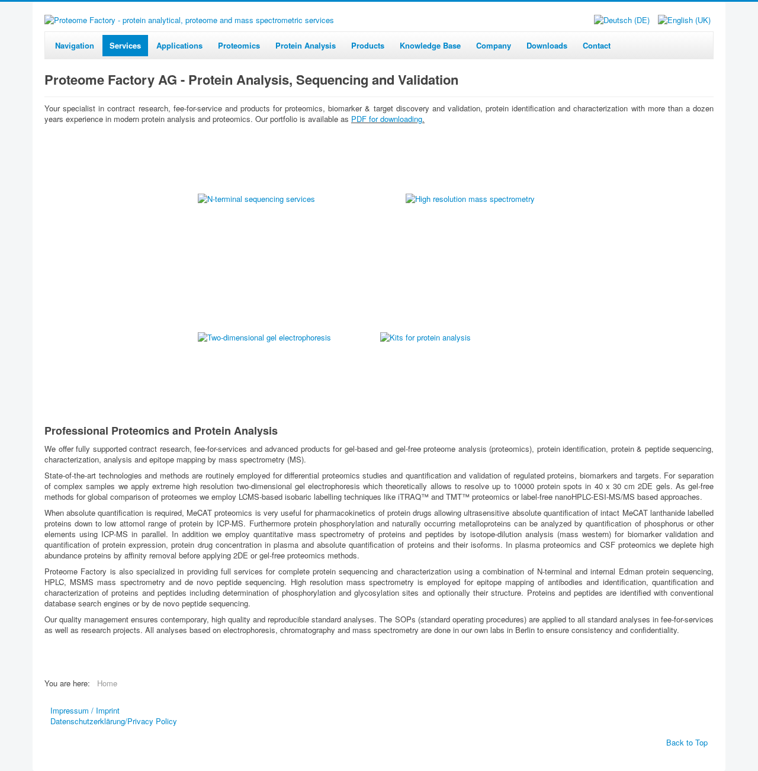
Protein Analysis (305, 45)
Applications (179, 45)
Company (493, 45)
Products (367, 45)
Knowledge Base (430, 45)
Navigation (74, 45)
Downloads (546, 45)
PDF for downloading (386, 118)
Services (125, 45)
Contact (597, 45)
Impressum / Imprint (85, 710)
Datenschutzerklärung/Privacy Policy (113, 721)
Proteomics (239, 45)
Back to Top (687, 742)
